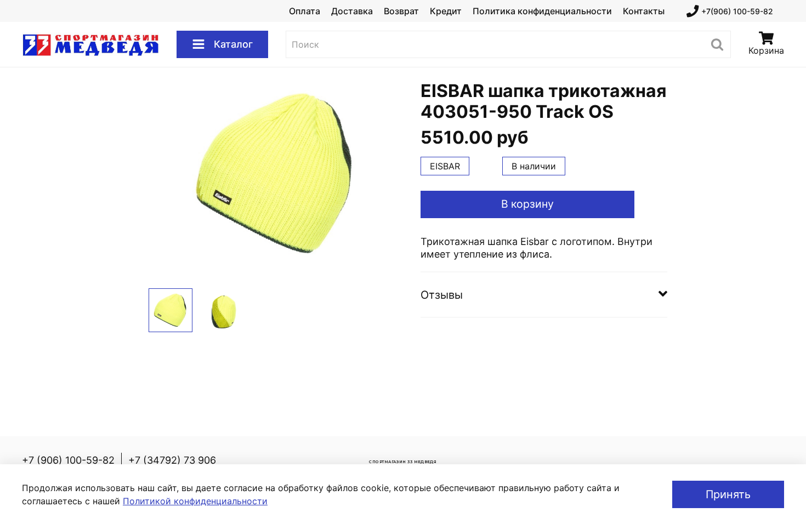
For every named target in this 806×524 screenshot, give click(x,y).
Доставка (352, 10)
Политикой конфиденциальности (195, 500)
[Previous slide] (166, 173)
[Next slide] (385, 173)
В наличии (534, 166)
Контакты (644, 10)
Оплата (304, 10)
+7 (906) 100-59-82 (68, 460)
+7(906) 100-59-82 (737, 11)
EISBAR (445, 166)
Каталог (233, 44)
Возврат (401, 10)
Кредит (446, 10)
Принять (728, 494)
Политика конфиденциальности (542, 10)
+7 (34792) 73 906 (172, 460)
